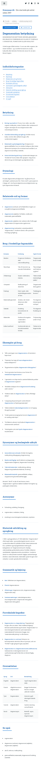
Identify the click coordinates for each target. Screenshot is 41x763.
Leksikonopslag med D (25, 21)
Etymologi (9, 77)
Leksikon (14, 21)
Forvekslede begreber (13, 94)
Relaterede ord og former (13, 79)
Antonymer (9, 88)
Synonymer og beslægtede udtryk (16, 85)
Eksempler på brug (11, 83)
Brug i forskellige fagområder (15, 81)
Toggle (4, 4)
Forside (7, 21)
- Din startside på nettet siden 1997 (18, 11)
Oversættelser (10, 97)
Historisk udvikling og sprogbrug (16, 90)
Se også (8, 99)
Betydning (9, 74)
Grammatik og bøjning (12, 92)
